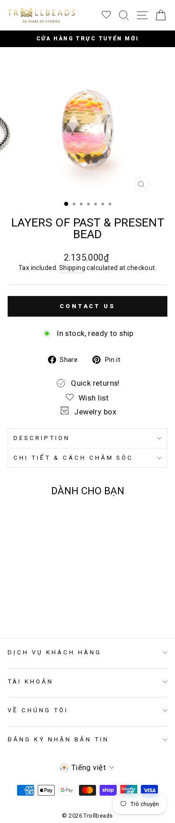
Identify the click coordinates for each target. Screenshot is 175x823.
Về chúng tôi (38, 710)
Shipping (72, 267)
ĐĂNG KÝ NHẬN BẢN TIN (58, 739)
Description (41, 438)
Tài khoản (30, 681)
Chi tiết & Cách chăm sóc (73, 457)
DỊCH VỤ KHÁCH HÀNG (54, 652)
